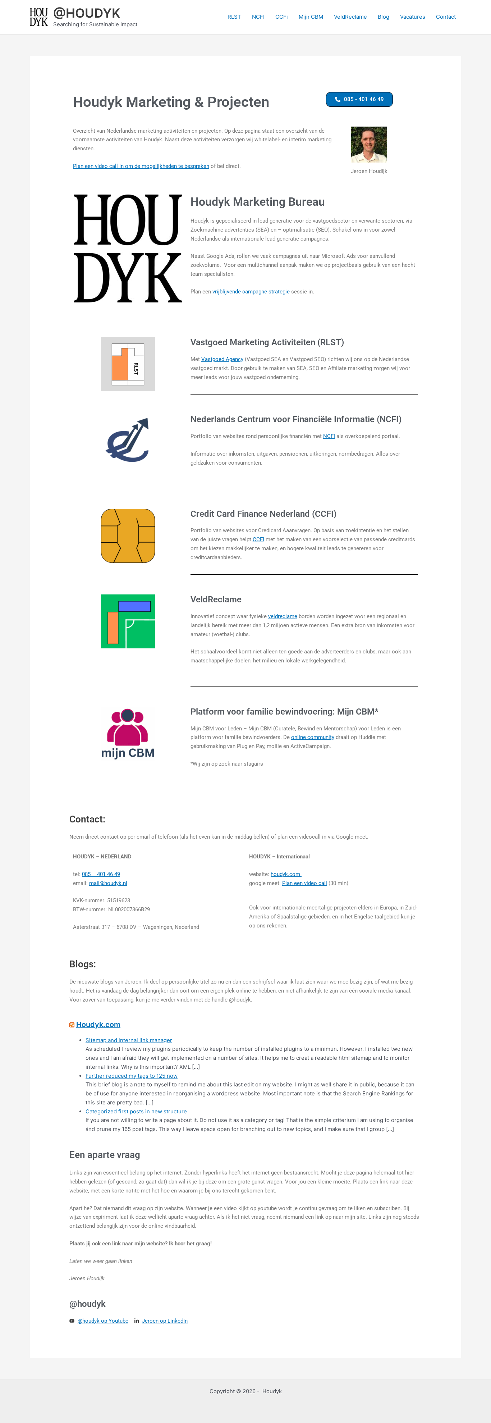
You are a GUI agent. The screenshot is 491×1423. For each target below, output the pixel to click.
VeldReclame (350, 16)
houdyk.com (286, 874)
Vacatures (412, 16)
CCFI (258, 539)
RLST (234, 16)
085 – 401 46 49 (101, 874)
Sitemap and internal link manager (129, 1040)
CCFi (281, 16)
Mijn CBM (311, 16)
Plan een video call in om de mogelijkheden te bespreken (141, 166)
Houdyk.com (98, 1024)
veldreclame (282, 616)
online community (312, 737)
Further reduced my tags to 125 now (132, 1075)
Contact (446, 16)
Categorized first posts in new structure (136, 1111)
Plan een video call (304, 883)
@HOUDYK (86, 12)
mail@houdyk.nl (108, 883)
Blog (383, 16)
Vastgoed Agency (222, 359)
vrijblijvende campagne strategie (251, 291)
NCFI (258, 16)
